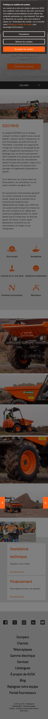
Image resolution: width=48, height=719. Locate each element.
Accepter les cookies (24, 49)
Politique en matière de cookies (20, 24)
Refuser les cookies (24, 41)
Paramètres (24, 34)
